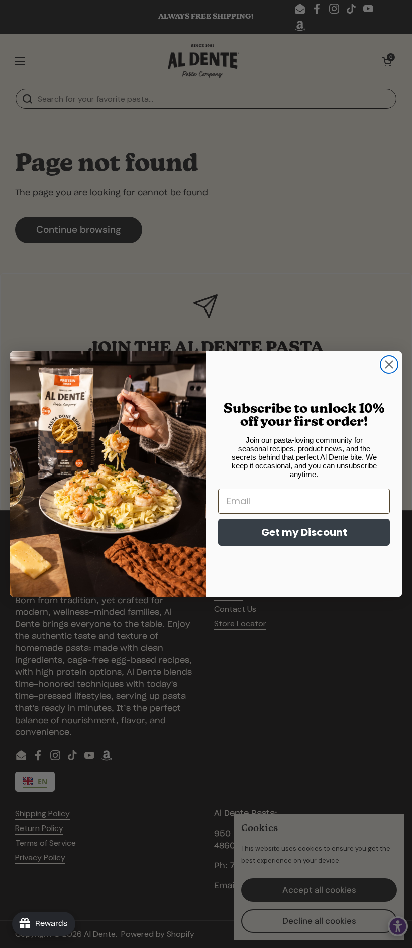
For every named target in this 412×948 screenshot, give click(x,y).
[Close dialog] (389, 364)
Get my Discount (304, 532)
